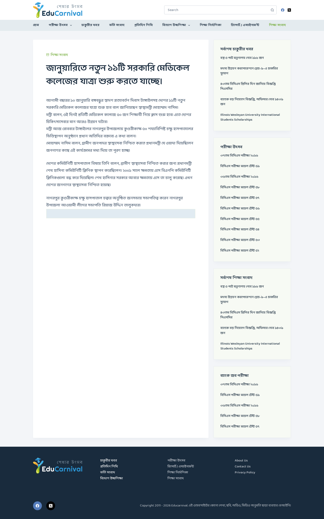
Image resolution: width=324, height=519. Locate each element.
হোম (36, 25)
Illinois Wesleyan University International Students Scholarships (250, 117)
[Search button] (272, 10)
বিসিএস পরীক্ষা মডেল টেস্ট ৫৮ (240, 187)
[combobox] (216, 10)
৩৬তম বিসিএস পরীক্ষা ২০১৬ (239, 177)
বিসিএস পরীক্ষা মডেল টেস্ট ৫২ (239, 251)
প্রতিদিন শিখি (143, 25)
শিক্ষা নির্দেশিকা (211, 25)
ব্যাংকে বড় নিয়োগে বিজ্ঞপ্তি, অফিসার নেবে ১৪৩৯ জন (251, 102)
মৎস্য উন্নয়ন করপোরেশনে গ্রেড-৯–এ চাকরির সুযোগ (249, 71)
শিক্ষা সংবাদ (277, 25)
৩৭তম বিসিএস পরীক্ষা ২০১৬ (239, 156)
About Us (241, 460)
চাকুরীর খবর (90, 25)
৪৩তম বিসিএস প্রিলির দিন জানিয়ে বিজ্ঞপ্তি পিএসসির (248, 86)
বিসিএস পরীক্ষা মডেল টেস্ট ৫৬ (240, 208)
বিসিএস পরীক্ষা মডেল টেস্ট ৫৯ (240, 166)
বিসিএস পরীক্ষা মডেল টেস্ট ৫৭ (239, 198)
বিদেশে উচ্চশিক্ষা (174, 25)
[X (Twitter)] (289, 10)
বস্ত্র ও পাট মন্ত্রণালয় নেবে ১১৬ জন (242, 58)
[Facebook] (282, 10)
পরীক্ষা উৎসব (58, 25)
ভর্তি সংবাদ (117, 25)
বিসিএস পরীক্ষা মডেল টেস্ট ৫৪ (239, 229)
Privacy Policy (245, 472)
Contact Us (243, 466)
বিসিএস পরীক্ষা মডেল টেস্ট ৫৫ (239, 219)
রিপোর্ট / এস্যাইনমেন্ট (245, 25)
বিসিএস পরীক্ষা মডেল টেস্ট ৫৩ (240, 240)
